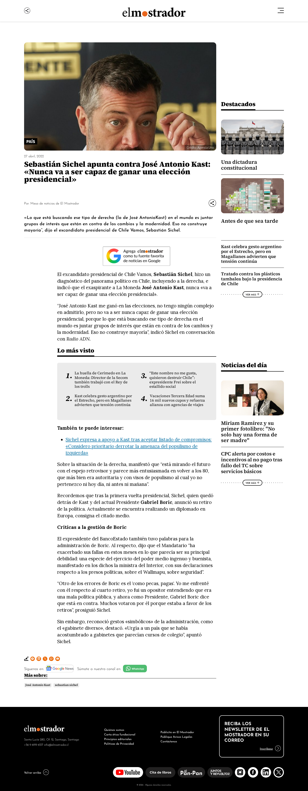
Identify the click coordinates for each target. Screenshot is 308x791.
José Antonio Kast (37, 685)
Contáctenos (168, 741)
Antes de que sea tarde (249, 220)
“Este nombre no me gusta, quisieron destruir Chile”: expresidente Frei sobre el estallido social (173, 380)
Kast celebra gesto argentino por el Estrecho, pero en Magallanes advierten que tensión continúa (103, 400)
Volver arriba (32, 772)
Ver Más (251, 294)
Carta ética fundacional (119, 734)
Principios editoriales (118, 738)
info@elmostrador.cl (56, 744)
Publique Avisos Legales (176, 736)
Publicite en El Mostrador (177, 732)
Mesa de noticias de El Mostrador (54, 203)
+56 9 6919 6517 (33, 744)
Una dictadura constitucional (239, 165)
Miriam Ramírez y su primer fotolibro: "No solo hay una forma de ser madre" (249, 432)
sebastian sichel (66, 685)
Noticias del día (244, 365)
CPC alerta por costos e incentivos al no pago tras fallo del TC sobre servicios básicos (251, 462)
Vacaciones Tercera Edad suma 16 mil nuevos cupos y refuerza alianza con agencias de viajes (177, 400)
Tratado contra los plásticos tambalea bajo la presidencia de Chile (251, 279)
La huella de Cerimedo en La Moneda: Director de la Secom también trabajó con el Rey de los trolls (101, 380)
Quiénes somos (114, 729)
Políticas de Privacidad (119, 743)
